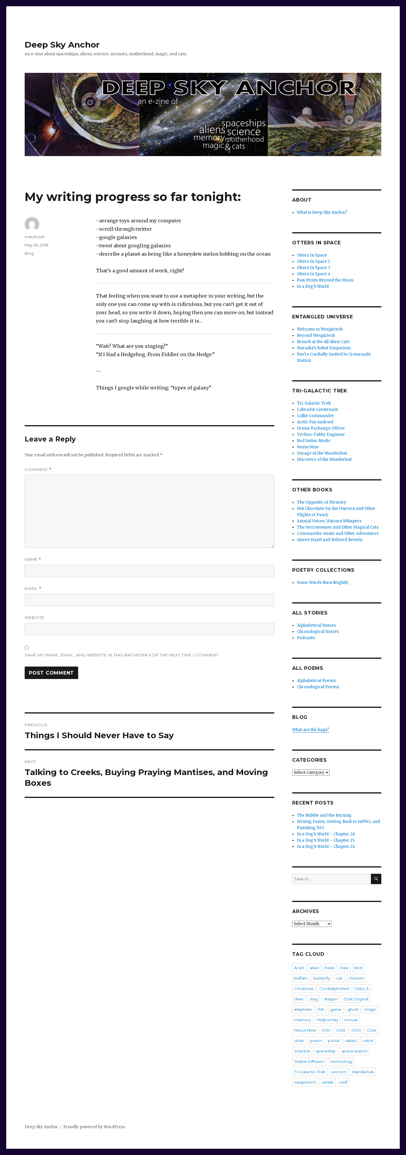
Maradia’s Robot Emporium (324, 348)
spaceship (326, 1051)
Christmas (303, 988)
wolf (343, 1082)
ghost (352, 1009)
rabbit (351, 1040)
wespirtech (305, 1082)
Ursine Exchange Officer (321, 428)
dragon (331, 999)
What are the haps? (310, 729)
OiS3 (356, 1030)
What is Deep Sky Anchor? (322, 212)
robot (368, 1040)
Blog (29, 253)
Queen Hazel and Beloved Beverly (330, 539)
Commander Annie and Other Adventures (338, 533)
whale (327, 1082)
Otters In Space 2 (313, 261)
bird (358, 967)
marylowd (34, 236)
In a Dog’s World (313, 286)
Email (33, 588)
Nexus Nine (308, 447)
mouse (351, 1019)
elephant (303, 1009)
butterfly (322, 978)
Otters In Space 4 (314, 273)
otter (299, 1040)
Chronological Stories (318, 631)
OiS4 (371, 1030)
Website (34, 617)
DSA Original (356, 999)
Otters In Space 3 (313, 267)
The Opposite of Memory (321, 502)
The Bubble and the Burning (324, 815)
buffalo (301, 978)
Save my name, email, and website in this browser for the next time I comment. (122, 655)
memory (302, 1019)
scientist (302, 1051)
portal (333, 1040)
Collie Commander (315, 415)
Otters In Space (312, 255)
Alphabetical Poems (316, 680)
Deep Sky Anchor (62, 45)
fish (321, 1009)
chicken (356, 978)
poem (316, 1040)
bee (344, 967)
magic (370, 1009)
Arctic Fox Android (315, 422)
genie (336, 1009)
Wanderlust (363, 1071)
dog (314, 999)
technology (342, 1061)
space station (354, 1051)
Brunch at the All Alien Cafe (323, 341)
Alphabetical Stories (316, 625)
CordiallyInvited (334, 988)
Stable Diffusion (309, 1061)
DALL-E (362, 988)
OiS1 (326, 1030)
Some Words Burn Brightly (323, 582)
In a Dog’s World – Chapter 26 (326, 834)
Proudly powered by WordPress (94, 1126)
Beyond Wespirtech (316, 335)
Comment (38, 469)
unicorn (338, 1071)
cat (339, 978)
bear (329, 967)
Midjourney (328, 1019)
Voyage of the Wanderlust (322, 453)
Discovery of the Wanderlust (324, 459)
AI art (299, 967)
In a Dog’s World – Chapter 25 (326, 840)
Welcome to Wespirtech (320, 329)
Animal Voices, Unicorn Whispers (329, 521)
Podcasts (306, 637)
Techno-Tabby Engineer (321, 434)
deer (299, 999)
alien (314, 967)
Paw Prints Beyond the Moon (325, 280)
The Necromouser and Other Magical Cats (338, 527)
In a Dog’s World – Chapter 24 (326, 846)
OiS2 (340, 1030)
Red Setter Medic (314, 440)
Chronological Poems (318, 686)
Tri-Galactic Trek (314, 403)
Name (33, 559)
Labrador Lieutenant (317, 409)
